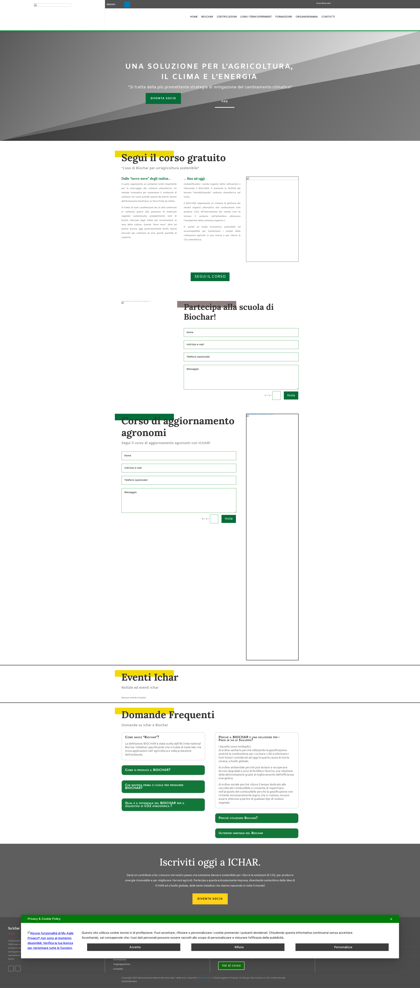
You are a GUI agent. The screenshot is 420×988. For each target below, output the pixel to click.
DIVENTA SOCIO (163, 98)
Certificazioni (227, 16)
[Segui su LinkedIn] (127, 5)
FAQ (224, 101)
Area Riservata (323, 3)
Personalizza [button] (343, 947)
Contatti (328, 16)
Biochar (207, 16)
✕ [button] (391, 919)
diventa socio (210, 899)
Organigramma (307, 16)
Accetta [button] (135, 947)
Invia (291, 395)
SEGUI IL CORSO (210, 276)
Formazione (283, 16)
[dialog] (210, 936)
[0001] (272, 414)
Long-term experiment (256, 16)
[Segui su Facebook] (120, 5)
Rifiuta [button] (239, 947)
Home (194, 16)
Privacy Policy (205, 977)
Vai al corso (231, 965)
